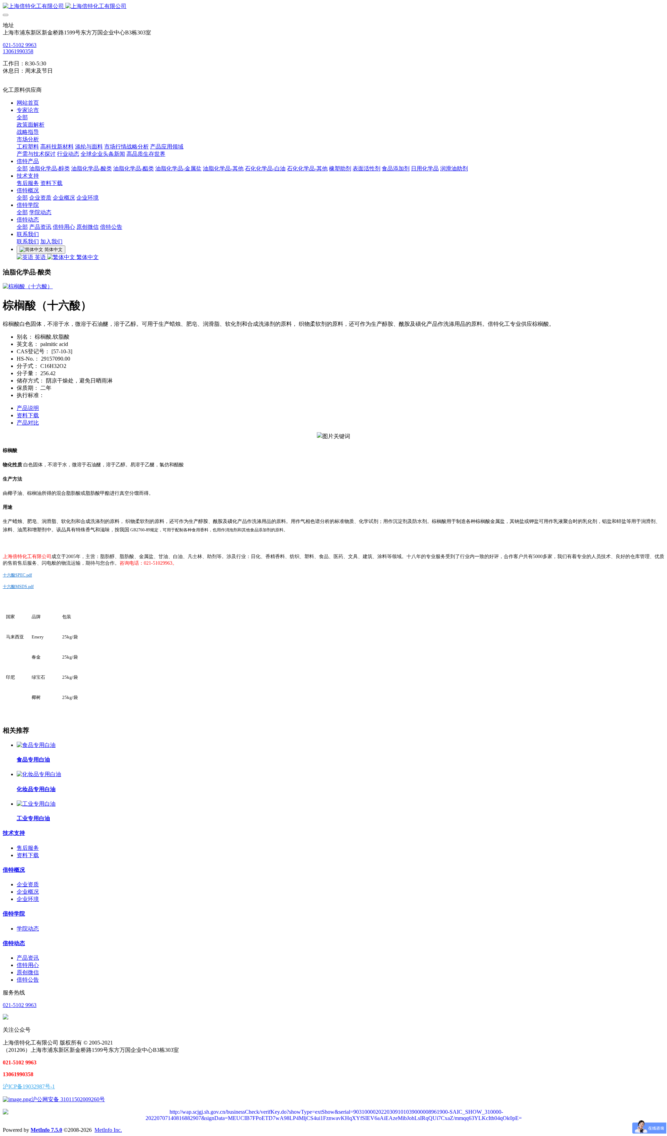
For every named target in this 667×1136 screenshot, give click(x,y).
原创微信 (28, 972)
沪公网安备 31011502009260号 (68, 1099)
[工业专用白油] (36, 804)
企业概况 (28, 892)
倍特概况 (14, 870)
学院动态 (28, 929)
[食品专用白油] (36, 745)
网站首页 (28, 103)
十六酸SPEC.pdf (17, 575)
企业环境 (28, 899)
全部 (22, 117)
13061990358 (18, 51)
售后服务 (28, 848)
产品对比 (28, 423)
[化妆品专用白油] (39, 774)
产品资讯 (28, 958)
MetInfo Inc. (108, 1130)
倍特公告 (28, 980)
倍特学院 (14, 914)
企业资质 (28, 884)
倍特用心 (28, 965)
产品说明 (28, 408)
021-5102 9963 (19, 45)
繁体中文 (87, 257)
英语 (40, 257)
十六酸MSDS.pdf (18, 586)
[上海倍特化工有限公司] (333, 6)
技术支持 (14, 833)
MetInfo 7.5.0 (46, 1130)
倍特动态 (14, 943)
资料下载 (28, 415)
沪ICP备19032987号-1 (29, 1086)
